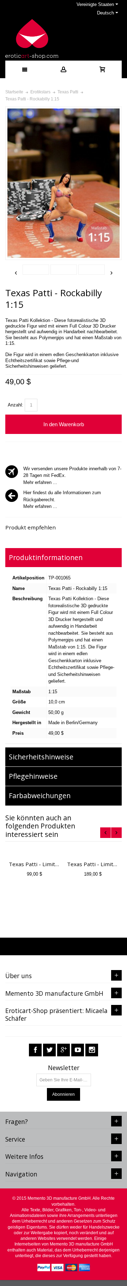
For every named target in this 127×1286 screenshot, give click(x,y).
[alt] (36, 270)
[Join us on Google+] (63, 1050)
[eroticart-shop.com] (31, 39)
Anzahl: (15, 405)
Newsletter (63, 1068)
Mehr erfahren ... (40, 482)
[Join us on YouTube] (77, 1050)
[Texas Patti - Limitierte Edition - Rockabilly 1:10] (92, 852)
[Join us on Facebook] (35, 1050)
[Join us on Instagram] (91, 1050)
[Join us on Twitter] (49, 1050)
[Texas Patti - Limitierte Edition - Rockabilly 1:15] (34, 852)
